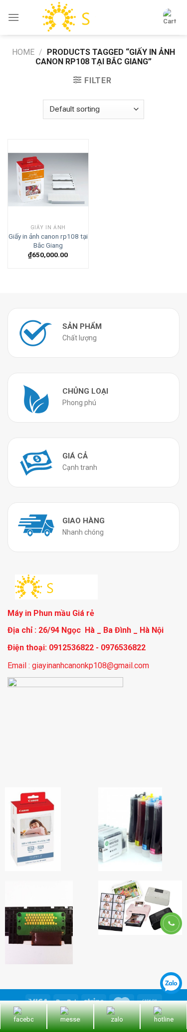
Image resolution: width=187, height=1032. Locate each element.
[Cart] (169, 17)
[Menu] (13, 17)
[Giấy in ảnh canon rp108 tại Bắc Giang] (48, 180)
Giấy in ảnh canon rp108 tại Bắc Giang (48, 240)
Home (23, 52)
